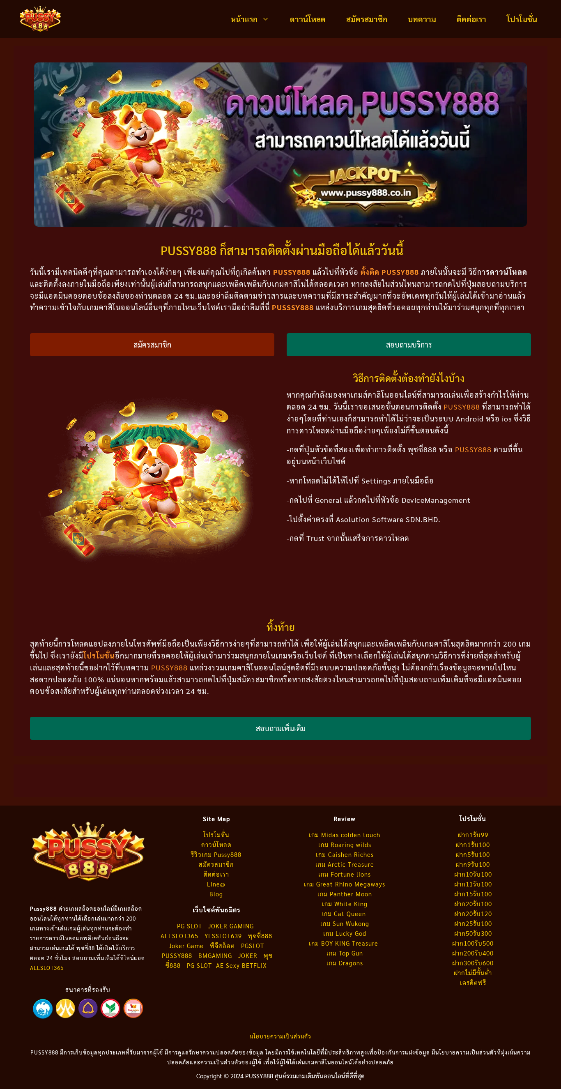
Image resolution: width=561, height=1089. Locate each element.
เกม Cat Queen (345, 913)
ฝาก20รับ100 (473, 903)
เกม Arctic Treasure (344, 864)
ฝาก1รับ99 (473, 834)
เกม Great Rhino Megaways (344, 884)
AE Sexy (228, 965)
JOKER (248, 955)
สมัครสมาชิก (366, 19)
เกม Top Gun (344, 953)
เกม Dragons (344, 963)
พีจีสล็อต (223, 945)
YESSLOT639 (223, 935)
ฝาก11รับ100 (473, 884)
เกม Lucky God (344, 933)
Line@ (216, 884)
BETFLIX (254, 965)
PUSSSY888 (293, 307)
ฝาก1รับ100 (473, 844)
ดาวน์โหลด (308, 19)
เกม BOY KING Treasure (344, 943)
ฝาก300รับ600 (473, 963)
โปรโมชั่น (522, 19)
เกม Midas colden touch (344, 834)
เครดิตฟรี (473, 982)
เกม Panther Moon (344, 894)
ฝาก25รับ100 (473, 923)
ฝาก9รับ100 (473, 864)
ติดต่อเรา (471, 19)
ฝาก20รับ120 (473, 913)
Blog (216, 894)
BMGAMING (215, 955)
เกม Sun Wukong (344, 923)
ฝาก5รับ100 (473, 854)
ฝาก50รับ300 (473, 933)
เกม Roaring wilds (344, 844)
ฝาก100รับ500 (473, 943)
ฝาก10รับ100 (473, 874)
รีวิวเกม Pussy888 (216, 854)
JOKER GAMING (231, 926)
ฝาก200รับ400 (473, 953)
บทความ (422, 19)
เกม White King (345, 903)
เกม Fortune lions (344, 874)
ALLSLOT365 (47, 967)
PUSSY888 (462, 406)
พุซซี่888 (260, 935)
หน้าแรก (244, 19)
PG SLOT (189, 926)
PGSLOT (252, 945)
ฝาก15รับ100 (473, 894)
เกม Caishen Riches (345, 854)
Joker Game (186, 945)
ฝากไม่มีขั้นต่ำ (473, 972)
